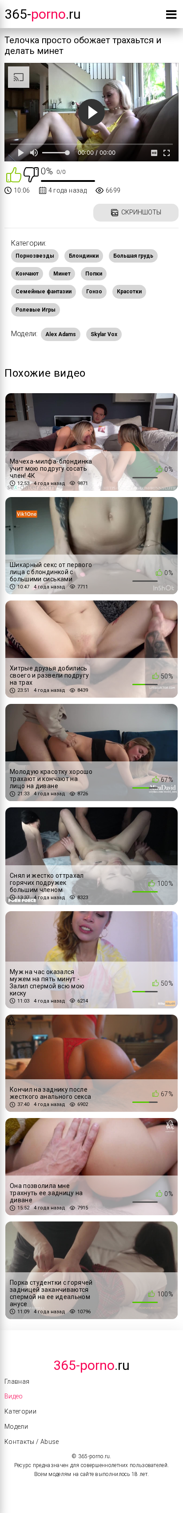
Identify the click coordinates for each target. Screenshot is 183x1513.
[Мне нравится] (13, 174)
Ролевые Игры (36, 310)
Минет (62, 274)
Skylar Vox (104, 334)
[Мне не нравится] (31, 174)
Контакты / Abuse (31, 1441)
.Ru (91, 1365)
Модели (16, 1426)
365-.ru (42, 14)
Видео (13, 1396)
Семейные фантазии (44, 291)
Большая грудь (133, 256)
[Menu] (171, 16)
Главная (16, 1381)
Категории (20, 1411)
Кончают (27, 274)
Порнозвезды (35, 256)
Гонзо (94, 291)
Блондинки (84, 256)
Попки (93, 274)
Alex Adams (60, 334)
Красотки (129, 291)
